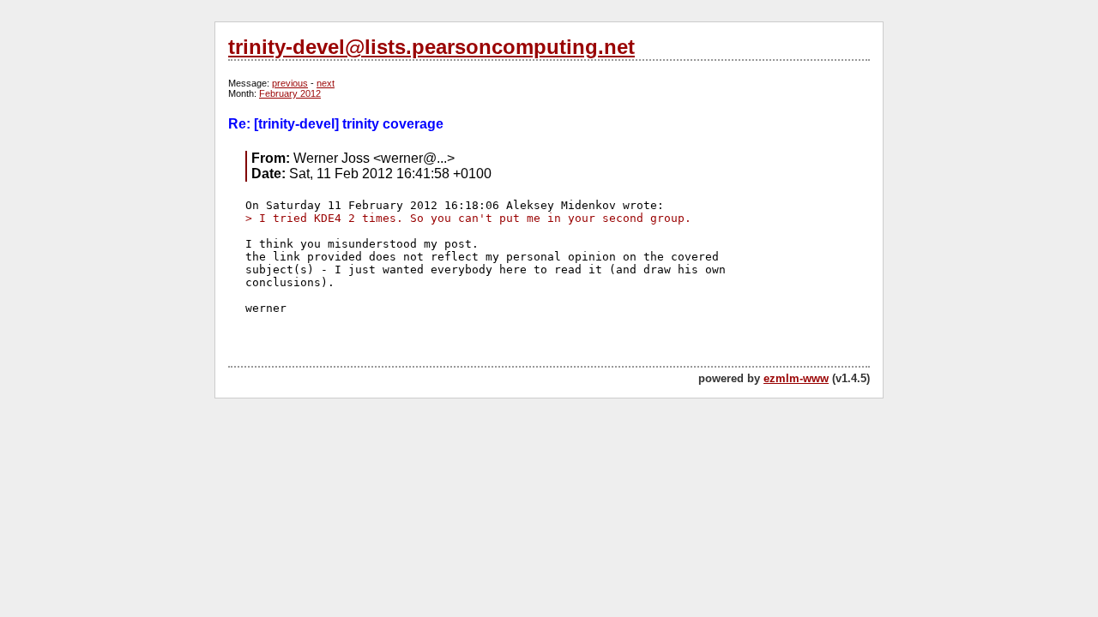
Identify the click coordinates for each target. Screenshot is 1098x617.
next (326, 83)
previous (290, 83)
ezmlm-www (796, 378)
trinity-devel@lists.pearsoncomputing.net (431, 46)
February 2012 (290, 93)
